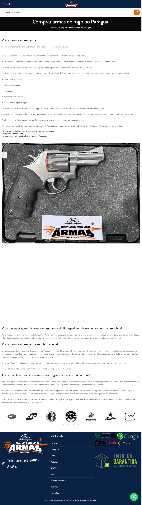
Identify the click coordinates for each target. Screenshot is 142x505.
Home (53, 27)
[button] (5, 231)
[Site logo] (71, 4)
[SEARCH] (137, 12)
